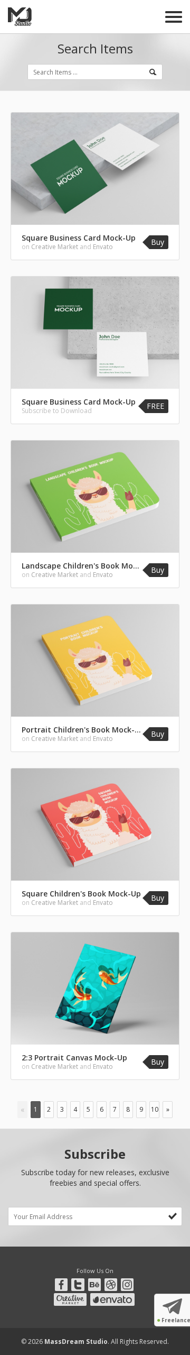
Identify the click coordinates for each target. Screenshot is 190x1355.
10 (154, 1109)
